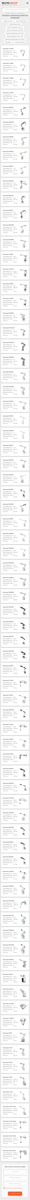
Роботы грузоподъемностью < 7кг (15, 27)
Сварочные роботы (8, 21)
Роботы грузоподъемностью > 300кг (15, 36)
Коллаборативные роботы (15, 24)
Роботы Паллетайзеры (21, 21)
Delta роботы (8, 42)
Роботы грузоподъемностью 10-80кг (15, 30)
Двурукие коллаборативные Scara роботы (15, 39)
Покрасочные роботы (20, 42)
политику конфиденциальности (16, 1188)
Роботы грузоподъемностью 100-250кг (15, 33)
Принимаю (14, 1188)
